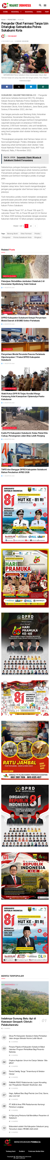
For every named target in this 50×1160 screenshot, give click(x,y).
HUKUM (21, 19)
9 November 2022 (7, 41)
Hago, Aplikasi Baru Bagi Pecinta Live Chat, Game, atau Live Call (28, 1094)
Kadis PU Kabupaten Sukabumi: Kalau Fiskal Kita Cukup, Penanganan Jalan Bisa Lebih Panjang (24, 434)
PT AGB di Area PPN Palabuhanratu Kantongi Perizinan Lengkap (27, 1105)
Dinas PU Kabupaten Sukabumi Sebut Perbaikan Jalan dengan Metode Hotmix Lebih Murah (28, 1037)
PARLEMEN (7, 313)
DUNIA (39, 12)
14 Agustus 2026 (8, 439)
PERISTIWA (12, 19)
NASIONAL (29, 12)
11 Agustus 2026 (8, 363)
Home (3, 19)
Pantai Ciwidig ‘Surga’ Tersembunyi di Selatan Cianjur (26, 1072)
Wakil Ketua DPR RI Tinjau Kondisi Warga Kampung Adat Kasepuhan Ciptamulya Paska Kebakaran (22, 396)
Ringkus (37, 237)
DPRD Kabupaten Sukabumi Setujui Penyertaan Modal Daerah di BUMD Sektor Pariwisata (23, 319)
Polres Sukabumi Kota (22, 237)
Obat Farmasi (26, 233)
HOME (5, 12)
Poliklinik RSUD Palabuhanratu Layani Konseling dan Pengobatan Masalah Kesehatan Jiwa (28, 1083)
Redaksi (22, 1151)
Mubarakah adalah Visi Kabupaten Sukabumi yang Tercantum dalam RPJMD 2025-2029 (28, 1127)
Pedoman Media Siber (36, 1151)
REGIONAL (15, 12)
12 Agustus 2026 (8, 324)
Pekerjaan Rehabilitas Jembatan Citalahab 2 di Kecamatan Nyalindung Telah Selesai (22, 282)
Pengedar (7, 237)
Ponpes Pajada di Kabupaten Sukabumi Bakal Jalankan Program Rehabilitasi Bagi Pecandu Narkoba (27, 1049)
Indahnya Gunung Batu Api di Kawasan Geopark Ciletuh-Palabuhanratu (18, 1021)
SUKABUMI (25, 41)
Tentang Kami (10, 1151)
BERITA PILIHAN (9, 276)
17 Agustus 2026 (8, 287)
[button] (40, 5)
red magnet (12, 36)
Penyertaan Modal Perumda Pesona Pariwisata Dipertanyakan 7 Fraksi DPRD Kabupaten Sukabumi (23, 357)
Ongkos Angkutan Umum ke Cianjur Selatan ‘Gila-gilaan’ (28, 1061)
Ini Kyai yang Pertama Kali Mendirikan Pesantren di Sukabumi (29, 1116)
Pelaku (37, 233)
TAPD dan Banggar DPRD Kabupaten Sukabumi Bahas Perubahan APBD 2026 (24, 471)
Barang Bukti (12, 233)
